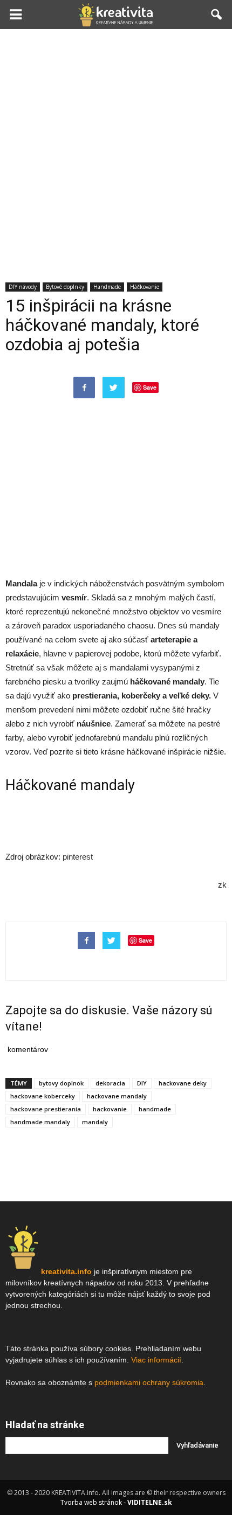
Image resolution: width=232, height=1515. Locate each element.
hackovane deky (183, 1083)
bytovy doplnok (61, 1083)
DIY (142, 1083)
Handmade (107, 286)
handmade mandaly (40, 1122)
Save (149, 387)
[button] (217, 14)
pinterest (78, 856)
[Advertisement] (116, 150)
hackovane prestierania (45, 1109)
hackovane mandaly (117, 1096)
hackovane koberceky (42, 1096)
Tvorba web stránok (91, 1502)
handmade (155, 1109)
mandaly (95, 1122)
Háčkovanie (144, 286)
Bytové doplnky (65, 286)
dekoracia (110, 1083)
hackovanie (110, 1109)
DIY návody (23, 286)
